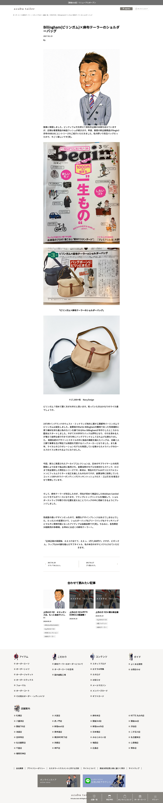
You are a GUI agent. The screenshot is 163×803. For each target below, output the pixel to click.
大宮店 (57, 715)
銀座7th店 (20, 726)
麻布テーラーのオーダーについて (68, 664)
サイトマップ (134, 768)
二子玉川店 (135, 731)
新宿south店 (98, 726)
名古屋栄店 (135, 737)
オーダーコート (23, 690)
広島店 (95, 748)
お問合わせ (135, 669)
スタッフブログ (99, 663)
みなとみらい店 (99, 737)
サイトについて (89, 768)
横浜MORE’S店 (60, 737)
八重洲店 (20, 721)
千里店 (19, 748)
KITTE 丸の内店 (137, 715)
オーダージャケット (24, 674)
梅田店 (95, 742)
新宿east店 (59, 726)
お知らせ (96, 679)
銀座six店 (135, 721)
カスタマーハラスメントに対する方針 (64, 768)
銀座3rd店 (97, 721)
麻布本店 (96, 715)
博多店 (134, 748)
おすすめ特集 (98, 669)
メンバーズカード (100, 690)
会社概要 (19, 768)
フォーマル (21, 685)
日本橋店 (96, 731)
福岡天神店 (21, 753)
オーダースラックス (24, 679)
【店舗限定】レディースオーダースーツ (81, 2)
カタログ (96, 674)
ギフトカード (98, 696)
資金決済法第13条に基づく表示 (112, 768)
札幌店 (19, 715)
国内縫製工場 (60, 674)
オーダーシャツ (23, 669)
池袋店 (19, 731)
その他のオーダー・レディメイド (30, 696)
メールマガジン (99, 685)
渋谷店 (134, 726)
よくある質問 (136, 664)
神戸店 (57, 748)
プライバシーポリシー (36, 768)
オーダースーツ (22, 663)
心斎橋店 (134, 742)
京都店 (57, 742)
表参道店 (58, 731)
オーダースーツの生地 (63, 669)
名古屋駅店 (21, 742)
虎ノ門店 (58, 721)
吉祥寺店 (20, 737)
